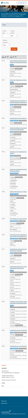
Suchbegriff (4, 32)
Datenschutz (4, 403)
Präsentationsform (5, 41)
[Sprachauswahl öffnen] (21, 3)
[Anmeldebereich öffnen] (18, 3)
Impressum (4, 401)
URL (3, 386)
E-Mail (3, 383)
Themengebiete (12, 32)
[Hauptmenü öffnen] (25, 3)
